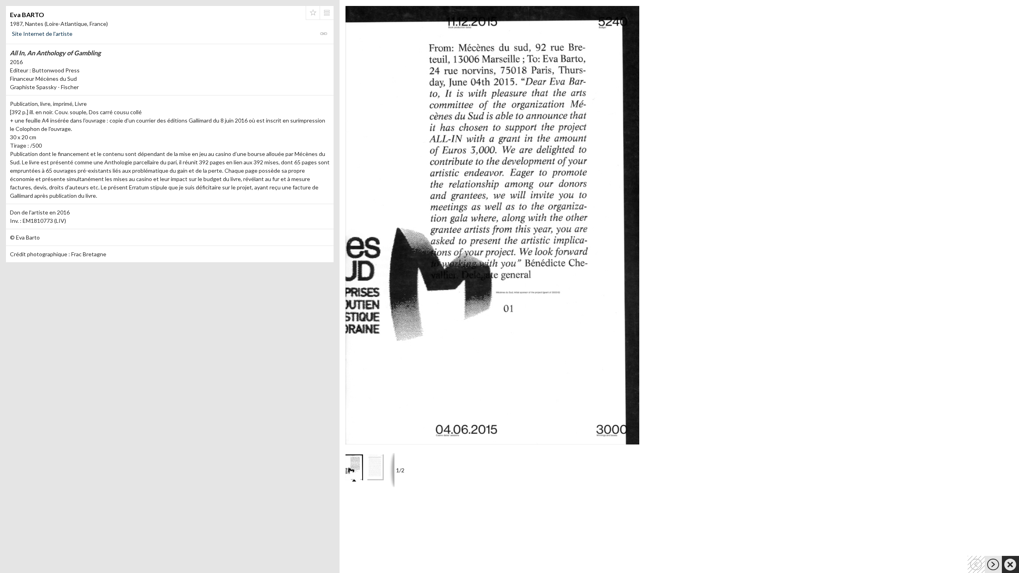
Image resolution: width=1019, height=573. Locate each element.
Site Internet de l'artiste (42, 33)
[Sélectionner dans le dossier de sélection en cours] (313, 12)
